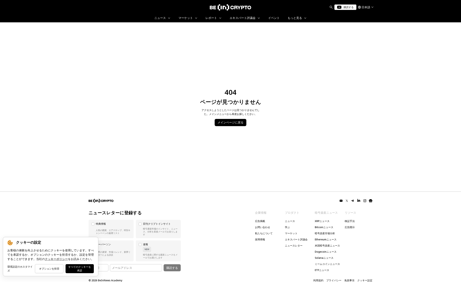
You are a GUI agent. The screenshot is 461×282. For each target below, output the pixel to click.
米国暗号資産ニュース (327, 245)
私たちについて (264, 233)
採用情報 (260, 239)
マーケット (291, 233)
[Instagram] (365, 201)
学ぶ (287, 227)
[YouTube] (341, 201)
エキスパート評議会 (296, 239)
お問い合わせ (262, 227)
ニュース (290, 221)
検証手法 (350, 221)
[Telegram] (352, 201)
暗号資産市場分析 (325, 233)
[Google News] (370, 201)
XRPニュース (322, 221)
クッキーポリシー (56, 259)
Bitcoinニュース (324, 227)
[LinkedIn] (359, 201)
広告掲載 (260, 221)
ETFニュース (322, 270)
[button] (111, 229)
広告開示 (350, 227)
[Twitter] (347, 201)
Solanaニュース (324, 257)
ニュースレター (294, 245)
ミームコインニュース (327, 264)
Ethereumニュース (326, 239)
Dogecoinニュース (326, 251)
